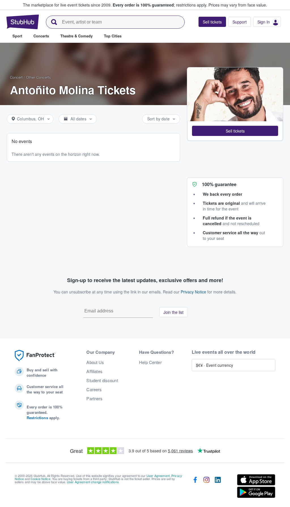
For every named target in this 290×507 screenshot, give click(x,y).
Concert (16, 77)
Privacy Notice (193, 292)
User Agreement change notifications (93, 482)
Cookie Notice (40, 478)
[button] (235, 131)
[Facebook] (195, 487)
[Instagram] (206, 487)
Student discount (102, 380)
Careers (94, 389)
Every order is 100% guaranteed (160, 5)
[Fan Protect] (35, 355)
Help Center (150, 362)
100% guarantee (219, 184)
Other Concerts (38, 77)
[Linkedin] (217, 487)
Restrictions (37, 417)
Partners (94, 398)
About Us (95, 362)
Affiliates (94, 371)
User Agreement (158, 475)
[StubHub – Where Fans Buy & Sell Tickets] (22, 22)
